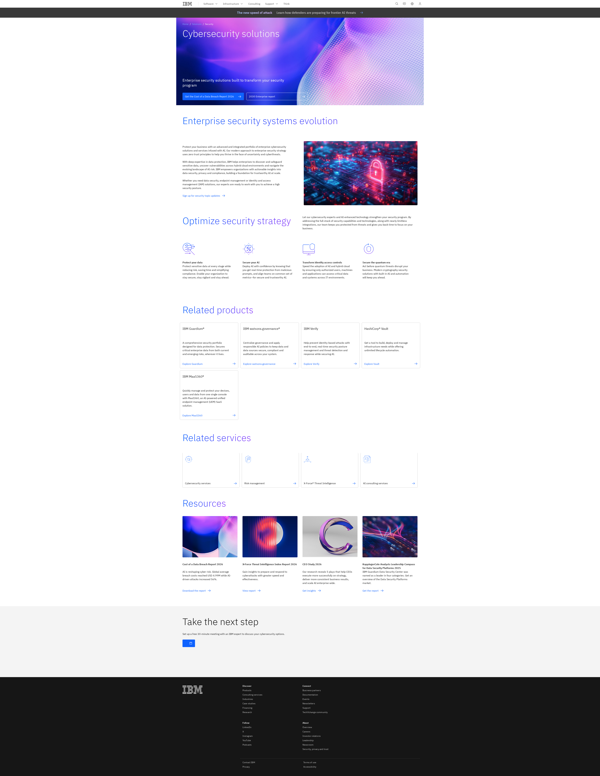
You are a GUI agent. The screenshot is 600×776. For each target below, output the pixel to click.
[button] (412, 4)
